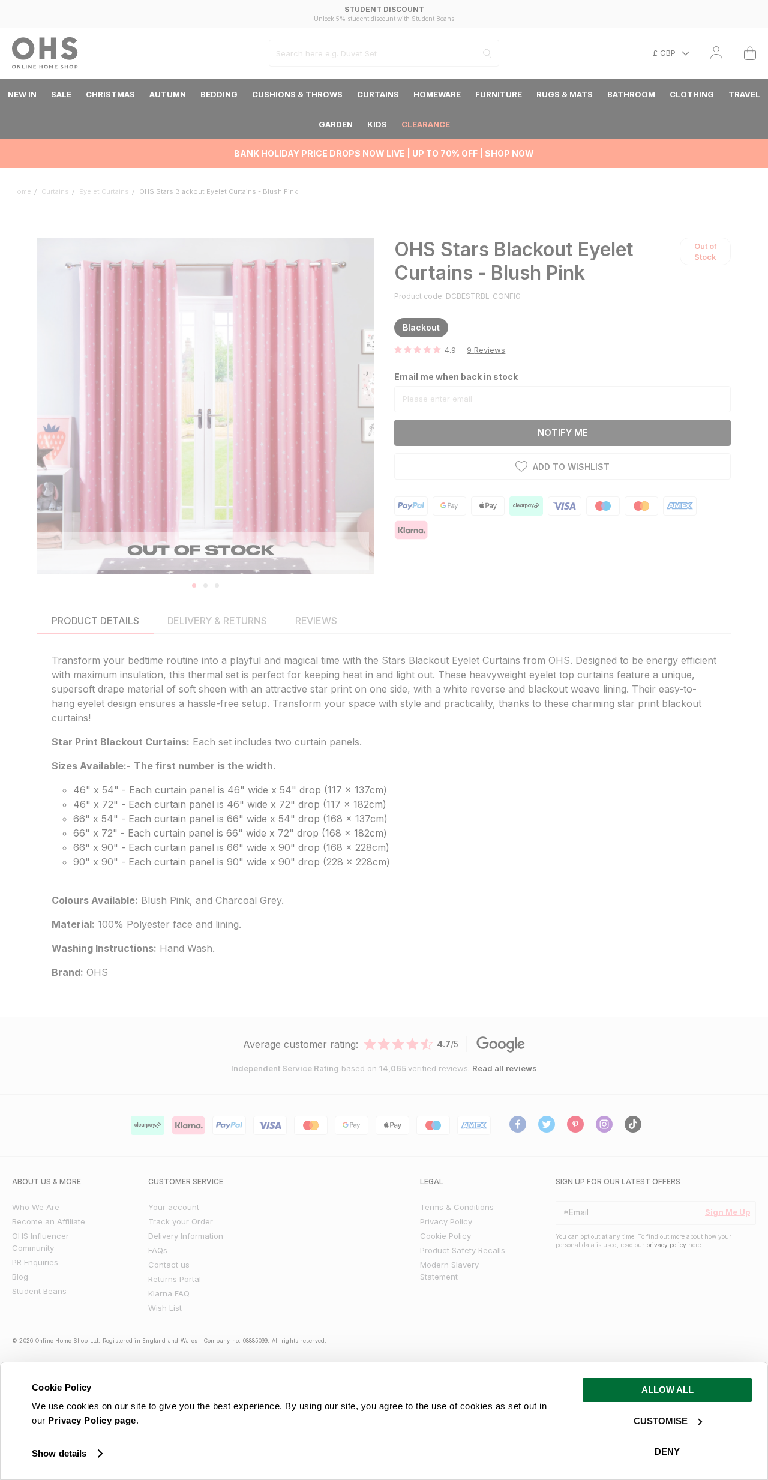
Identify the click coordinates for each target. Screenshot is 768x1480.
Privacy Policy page (92, 1420)
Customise (661, 1421)
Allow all (667, 1390)
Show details (59, 1453)
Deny (667, 1451)
